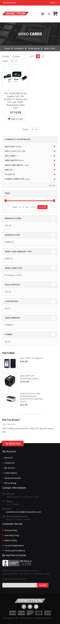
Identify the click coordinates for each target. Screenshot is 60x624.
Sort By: (5, 56)
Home (7, 48)
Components (34, 48)
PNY (6, 225)
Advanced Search (12, 478)
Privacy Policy (11, 530)
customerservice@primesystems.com (23, 511)
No (6, 308)
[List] (43, 56)
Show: (5, 61)
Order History (10, 472)
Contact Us (9, 462)
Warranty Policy (12, 535)
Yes (6, 291)
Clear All (51, 185)
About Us (8, 457)
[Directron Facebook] (24, 606)
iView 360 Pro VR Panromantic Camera (29, 377)
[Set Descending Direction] (33, 56)
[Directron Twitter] (30, 606)
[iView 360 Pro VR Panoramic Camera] (10, 381)
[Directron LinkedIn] (36, 606)
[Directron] (15, 12)
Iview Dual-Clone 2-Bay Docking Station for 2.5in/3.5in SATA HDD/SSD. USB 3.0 (31, 397)
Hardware (19, 48)
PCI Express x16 (12, 275)
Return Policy (11, 540)
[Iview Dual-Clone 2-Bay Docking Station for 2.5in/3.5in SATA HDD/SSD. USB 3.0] (10, 399)
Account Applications (14, 545)
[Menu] (42, 14)
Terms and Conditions (15, 550)
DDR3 (7, 258)
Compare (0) (10, 3)
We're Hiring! (10, 483)
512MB (8, 324)
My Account (9, 467)
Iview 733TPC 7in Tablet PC (31, 358)
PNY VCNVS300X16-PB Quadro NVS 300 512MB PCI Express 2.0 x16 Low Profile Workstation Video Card (15, 100)
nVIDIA (8, 242)
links (52, 3)
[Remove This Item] (53, 146)
